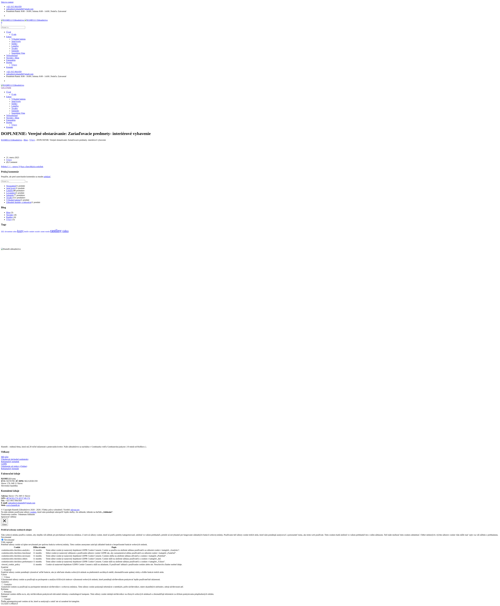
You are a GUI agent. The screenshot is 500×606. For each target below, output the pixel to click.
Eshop (8, 37)
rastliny (56, 230)
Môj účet (4, 457)
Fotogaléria (10, 60)
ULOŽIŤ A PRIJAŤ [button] (9, 604)
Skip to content (7, 2)
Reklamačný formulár (10, 469)
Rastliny (9, 217)
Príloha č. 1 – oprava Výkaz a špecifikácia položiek (22, 166)
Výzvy (14, 65)
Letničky (15, 46)
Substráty (15, 51)
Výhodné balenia (18, 39)
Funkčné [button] (4, 567)
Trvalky (14, 48)
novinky (37, 231)
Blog (8, 212)
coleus (15, 231)
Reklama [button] (4, 589)
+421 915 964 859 (13, 6)
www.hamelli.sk (13, 505)
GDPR (4, 464)
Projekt (9, 62)
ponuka (47, 231)
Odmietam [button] (22, 514)
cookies (33, 512)
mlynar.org (75, 510)
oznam (43, 231)
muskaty (32, 231)
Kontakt (9, 67)
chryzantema (8, 231)
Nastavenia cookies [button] (9, 514)
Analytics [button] (5, 582)
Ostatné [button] (4, 596)
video (65, 231)
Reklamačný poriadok (10, 461)
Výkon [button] (4, 574)
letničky (26, 231)
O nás (13, 34)
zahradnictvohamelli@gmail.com (19, 9)
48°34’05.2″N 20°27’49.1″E (18, 498)
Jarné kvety (16, 41)
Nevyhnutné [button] (6, 537)
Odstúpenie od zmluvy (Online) (14, 466)
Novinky (10, 215)
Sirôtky (14, 44)
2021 (2, 231)
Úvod (8, 32)
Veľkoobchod (12, 55)
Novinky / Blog (12, 58)
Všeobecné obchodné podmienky (15, 459)
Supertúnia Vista (18, 53)
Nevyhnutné (9, 540)
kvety (20, 231)
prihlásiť (47, 177)
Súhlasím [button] (31, 514)
